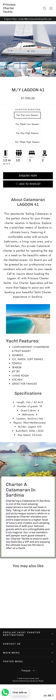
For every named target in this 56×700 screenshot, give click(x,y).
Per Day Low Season (27, 115)
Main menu (11, 652)
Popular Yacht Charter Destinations (21, 634)
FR (49, 695)
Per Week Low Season (27, 124)
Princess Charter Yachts (9, 8)
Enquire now (28, 175)
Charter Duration (28, 109)
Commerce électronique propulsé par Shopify (28, 681)
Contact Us (12, 644)
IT (53, 695)
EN (45, 695)
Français (26, 670)
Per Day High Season (27, 133)
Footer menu (13, 661)
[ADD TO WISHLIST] (32, 577)
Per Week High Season (27, 142)
